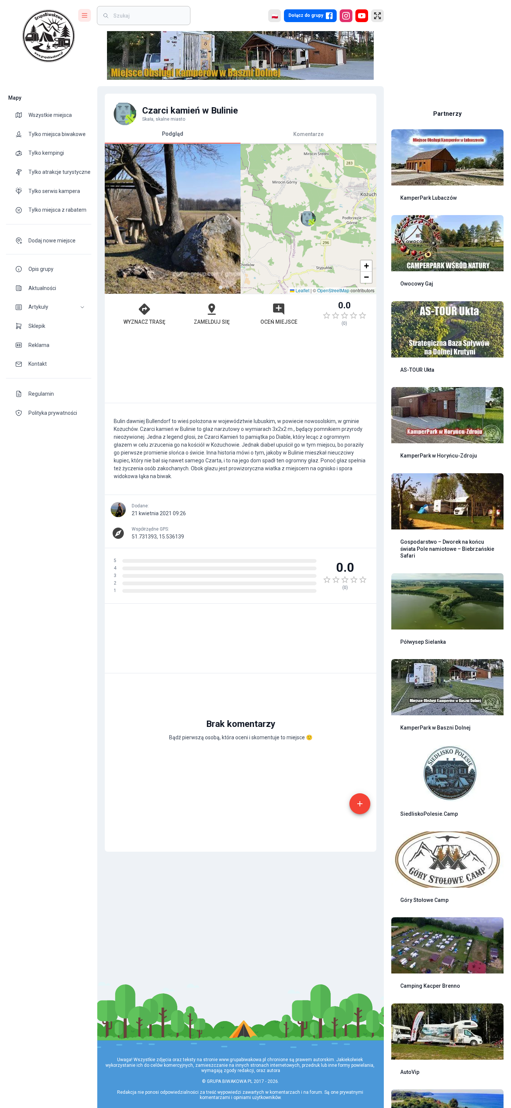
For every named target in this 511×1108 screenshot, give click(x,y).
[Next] (229, 219)
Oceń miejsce (278, 322)
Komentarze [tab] (308, 134)
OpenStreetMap (333, 290)
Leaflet (301, 290)
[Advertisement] (240, 368)
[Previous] (117, 219)
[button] (48, 307)
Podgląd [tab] (172, 134)
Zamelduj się (212, 322)
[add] (359, 803)
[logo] (48, 36)
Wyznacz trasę (144, 322)
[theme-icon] (21, 115)
